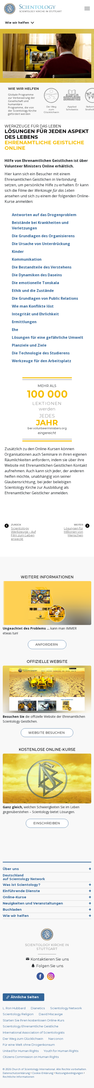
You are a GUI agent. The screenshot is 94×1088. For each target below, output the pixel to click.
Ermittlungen (24, 321)
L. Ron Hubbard (14, 1008)
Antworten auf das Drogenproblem (44, 214)
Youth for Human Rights (61, 1051)
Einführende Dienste (21, 891)
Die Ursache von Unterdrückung (41, 243)
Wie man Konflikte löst (33, 306)
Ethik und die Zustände (33, 290)
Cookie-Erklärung (42, 1073)
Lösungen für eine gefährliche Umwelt (47, 337)
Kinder (18, 251)
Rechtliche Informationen (18, 1076)
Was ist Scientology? (21, 885)
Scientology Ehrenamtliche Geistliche (30, 1026)
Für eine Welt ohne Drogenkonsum (29, 1044)
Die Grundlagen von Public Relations (45, 298)
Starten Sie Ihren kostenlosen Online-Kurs (33, 1020)
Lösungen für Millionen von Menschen (73, 532)
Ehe (15, 329)
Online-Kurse (14, 897)
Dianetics (38, 1008)
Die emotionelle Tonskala (35, 282)
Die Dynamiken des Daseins (37, 274)
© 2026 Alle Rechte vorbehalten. (45, 1069)
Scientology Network (66, 1008)
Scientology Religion (18, 1014)
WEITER (78, 525)
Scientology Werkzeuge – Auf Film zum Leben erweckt (23, 534)
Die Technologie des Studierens (41, 353)
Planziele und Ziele (29, 345)
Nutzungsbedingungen (69, 1073)
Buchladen (12, 909)
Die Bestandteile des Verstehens (41, 267)
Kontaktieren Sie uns (49, 959)
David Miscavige (51, 1014)
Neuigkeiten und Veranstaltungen (33, 903)
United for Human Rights (21, 1051)
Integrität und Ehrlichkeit (35, 314)
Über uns (11, 869)
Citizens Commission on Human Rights (31, 1057)
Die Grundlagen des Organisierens (43, 235)
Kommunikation (27, 259)
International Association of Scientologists (33, 1032)
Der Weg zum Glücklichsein (23, 1038)
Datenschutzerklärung (16, 1073)
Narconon (55, 1038)
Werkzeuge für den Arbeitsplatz (41, 360)
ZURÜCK (16, 525)
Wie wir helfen (17, 22)
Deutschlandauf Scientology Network (24, 877)
